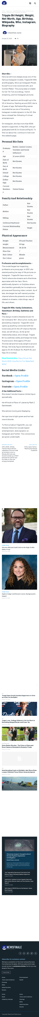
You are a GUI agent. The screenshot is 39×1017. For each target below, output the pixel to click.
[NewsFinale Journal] (5, 33)
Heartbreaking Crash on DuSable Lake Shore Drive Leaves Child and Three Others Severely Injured (19, 771)
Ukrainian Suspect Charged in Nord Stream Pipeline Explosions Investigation (19, 855)
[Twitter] (35, 953)
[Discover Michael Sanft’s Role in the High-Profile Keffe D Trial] (19, 525)
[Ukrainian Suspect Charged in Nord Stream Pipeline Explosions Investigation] (19, 845)
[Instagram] (24, 953)
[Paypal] (28, 953)
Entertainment (5, 743)
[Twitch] (31, 953)
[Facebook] (20, 953)
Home (3, 11)
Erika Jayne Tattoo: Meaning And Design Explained (30, 448)
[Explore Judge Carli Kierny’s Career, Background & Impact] (19, 572)
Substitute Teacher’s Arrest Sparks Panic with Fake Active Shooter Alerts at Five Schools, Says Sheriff (19, 881)
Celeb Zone (9, 11)
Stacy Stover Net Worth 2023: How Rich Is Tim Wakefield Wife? (18, 361)
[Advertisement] (19, 664)
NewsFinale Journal (13, 860)
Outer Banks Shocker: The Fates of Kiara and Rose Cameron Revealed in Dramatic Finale (17, 746)
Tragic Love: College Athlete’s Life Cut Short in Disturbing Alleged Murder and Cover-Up (18, 721)
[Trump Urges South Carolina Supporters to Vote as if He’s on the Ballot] (19, 709)
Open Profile (21, 375)
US (2, 693)
